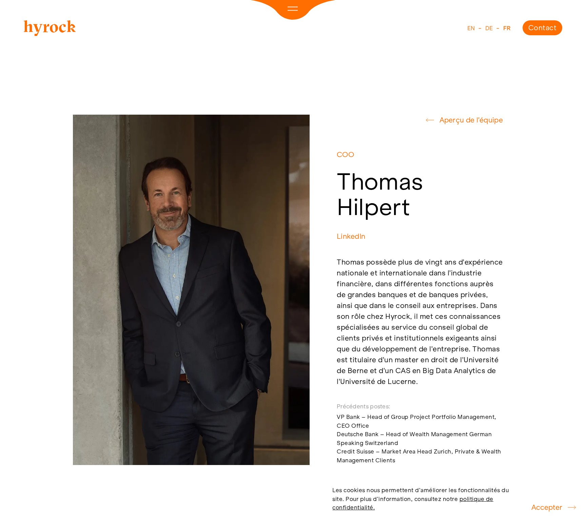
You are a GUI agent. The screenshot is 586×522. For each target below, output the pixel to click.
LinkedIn (351, 236)
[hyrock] (50, 29)
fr (507, 28)
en (471, 28)
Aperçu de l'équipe (471, 119)
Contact (542, 27)
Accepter (546, 507)
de (489, 28)
